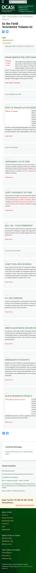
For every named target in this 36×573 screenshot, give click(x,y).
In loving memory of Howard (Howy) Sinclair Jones (17, 474)
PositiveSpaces (7, 552)
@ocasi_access (7, 544)
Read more (8, 177)
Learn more (8, 136)
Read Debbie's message (12, 83)
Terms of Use (23, 566)
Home (4, 16)
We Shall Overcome (8, 471)
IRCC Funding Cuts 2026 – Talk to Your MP (15, 480)
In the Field (7, 43)
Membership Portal (8, 521)
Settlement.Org (6, 558)
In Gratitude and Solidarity (10, 477)
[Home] (18, 12)
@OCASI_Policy (7, 538)
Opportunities (6, 529)
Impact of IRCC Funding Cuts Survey (13, 491)
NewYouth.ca (6, 555)
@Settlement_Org (7, 541)
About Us (5, 515)
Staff (3, 526)
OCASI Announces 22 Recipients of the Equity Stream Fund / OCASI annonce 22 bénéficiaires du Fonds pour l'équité (19, 485)
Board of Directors (7, 518)
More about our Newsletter (25, 505)
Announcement (12, 16)
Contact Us (5, 523)
